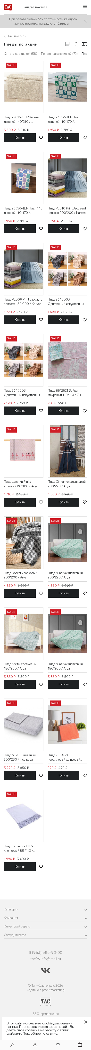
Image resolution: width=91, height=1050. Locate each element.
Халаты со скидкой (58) (20, 54)
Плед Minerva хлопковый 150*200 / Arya (65, 666)
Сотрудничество (15, 935)
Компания (11, 918)
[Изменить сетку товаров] (67, 44)
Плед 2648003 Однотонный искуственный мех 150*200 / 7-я (66, 302)
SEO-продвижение (46, 1014)
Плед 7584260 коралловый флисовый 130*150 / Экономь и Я (64, 757)
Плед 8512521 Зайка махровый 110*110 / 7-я (64, 393)
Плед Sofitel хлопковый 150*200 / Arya (20, 666)
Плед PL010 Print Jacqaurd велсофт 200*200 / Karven (67, 211)
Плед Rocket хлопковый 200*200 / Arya (20, 575)
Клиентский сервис (17, 926)
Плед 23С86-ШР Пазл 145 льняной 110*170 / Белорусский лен (23, 211)
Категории (11, 909)
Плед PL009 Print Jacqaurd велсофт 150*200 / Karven (23, 302)
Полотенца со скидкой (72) (59, 54)
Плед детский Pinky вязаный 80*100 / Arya (21, 484)
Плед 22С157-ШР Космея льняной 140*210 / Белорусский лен (22, 119)
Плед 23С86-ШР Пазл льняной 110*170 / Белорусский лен (64, 119)
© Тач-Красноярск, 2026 (45, 985)
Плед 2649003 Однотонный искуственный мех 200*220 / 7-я (22, 393)
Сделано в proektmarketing (46, 990)
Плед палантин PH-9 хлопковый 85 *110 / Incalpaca (18, 848)
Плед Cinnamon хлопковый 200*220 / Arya (67, 484)
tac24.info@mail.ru (45, 958)
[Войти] (35, 1045)
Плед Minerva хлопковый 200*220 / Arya (65, 575)
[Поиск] (12, 1045)
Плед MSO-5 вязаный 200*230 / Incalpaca (20, 757)
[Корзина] (79, 1045)
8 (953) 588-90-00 (45, 952)
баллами (64, 23)
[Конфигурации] (84, 44)
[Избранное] (57, 1045)
